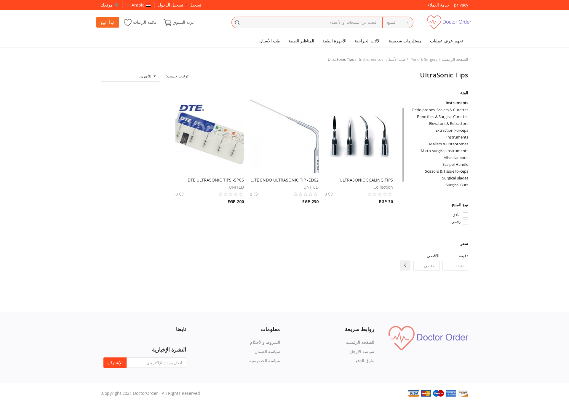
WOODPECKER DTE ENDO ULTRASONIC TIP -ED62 (284, 180)
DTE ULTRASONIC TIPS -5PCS (216, 180)
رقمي (456, 221)
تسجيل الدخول (170, 5)
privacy (461, 5)
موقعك (107, 5)
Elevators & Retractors (448, 123)
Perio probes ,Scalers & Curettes (440, 109)
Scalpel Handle (455, 164)
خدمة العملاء (439, 5)
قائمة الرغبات (144, 22)
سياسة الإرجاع (361, 351)
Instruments (370, 59)
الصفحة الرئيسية (455, 59)
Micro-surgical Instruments (444, 150)
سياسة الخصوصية (264, 360)
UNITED (311, 187)
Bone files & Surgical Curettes (442, 116)
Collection (383, 187)
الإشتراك (115, 362)
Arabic (138, 5)
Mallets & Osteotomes (448, 144)
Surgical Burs (457, 184)
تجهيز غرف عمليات (446, 41)
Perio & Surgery (424, 59)
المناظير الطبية (301, 41)
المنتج (392, 22)
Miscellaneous (455, 157)
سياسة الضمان (267, 351)
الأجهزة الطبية (334, 41)
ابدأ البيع (107, 22)
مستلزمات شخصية (405, 41)
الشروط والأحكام (265, 342)
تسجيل (195, 5)
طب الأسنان (269, 41)
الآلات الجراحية (368, 41)
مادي (457, 214)
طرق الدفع (365, 360)
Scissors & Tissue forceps (446, 171)
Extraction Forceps (451, 130)
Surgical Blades (455, 178)
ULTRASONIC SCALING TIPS (366, 180)
